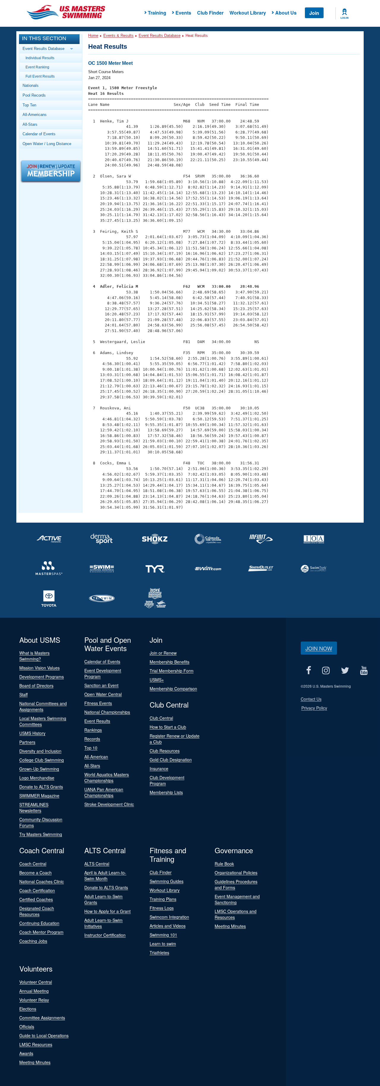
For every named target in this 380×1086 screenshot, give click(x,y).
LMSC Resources (35, 1044)
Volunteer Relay (34, 1000)
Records (92, 739)
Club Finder (210, 12)
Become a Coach (35, 873)
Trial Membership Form (172, 671)
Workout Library (247, 12)
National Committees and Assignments (43, 706)
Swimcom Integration (169, 917)
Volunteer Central (35, 982)
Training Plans (163, 899)
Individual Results (40, 58)
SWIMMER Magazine (39, 796)
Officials (26, 1027)
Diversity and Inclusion (40, 751)
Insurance (159, 768)
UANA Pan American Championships (103, 792)
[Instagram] (326, 671)
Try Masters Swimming (40, 834)
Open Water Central (103, 694)
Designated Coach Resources (36, 911)
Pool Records (34, 95)
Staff (23, 694)
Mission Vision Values (39, 668)
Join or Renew (163, 653)
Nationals (31, 85)
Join (314, 13)
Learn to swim (163, 944)
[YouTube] (364, 671)
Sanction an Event (101, 685)
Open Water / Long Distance (47, 144)
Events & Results (118, 35)
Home (93, 35)
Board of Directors (36, 686)
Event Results (97, 721)
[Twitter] (345, 671)
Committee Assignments (42, 1018)
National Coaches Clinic (41, 881)
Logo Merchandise (36, 778)
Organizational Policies (236, 873)
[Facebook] (309, 671)
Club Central (161, 718)
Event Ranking (37, 67)
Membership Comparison (173, 688)
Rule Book (224, 864)
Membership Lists (166, 792)
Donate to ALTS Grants (41, 787)
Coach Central (32, 864)
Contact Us (311, 699)
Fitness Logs (162, 908)
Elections (27, 1009)
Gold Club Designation (171, 760)
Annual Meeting (34, 991)
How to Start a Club (168, 727)
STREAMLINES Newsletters (33, 807)
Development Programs (41, 677)
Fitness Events (98, 703)
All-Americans (35, 114)
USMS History (32, 733)
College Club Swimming (41, 760)
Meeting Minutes (230, 926)
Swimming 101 (163, 935)
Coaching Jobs (33, 941)
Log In (345, 17)
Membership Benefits (169, 662)
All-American (96, 757)
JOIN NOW (318, 648)
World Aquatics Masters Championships (106, 777)
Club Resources (165, 751)
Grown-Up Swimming (39, 769)
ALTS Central (96, 864)
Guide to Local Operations (44, 1035)
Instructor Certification (105, 935)
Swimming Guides (166, 881)
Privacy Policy (314, 708)
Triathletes (159, 952)
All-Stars (30, 124)
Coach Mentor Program (41, 932)
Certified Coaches (36, 899)
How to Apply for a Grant (107, 911)
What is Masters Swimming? (34, 656)
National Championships (107, 712)
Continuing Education (39, 923)
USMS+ (157, 680)
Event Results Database (159, 35)
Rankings (93, 730)
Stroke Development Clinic (109, 804)
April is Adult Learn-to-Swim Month (105, 875)
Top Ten (29, 105)
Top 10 (90, 748)
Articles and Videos (168, 926)
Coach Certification (37, 890)
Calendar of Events (39, 134)
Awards (26, 1053)
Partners (27, 742)
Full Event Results (40, 76)
